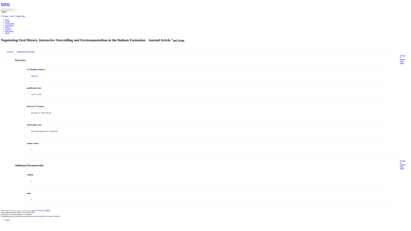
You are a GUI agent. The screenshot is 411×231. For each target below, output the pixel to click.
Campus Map (20, 16)
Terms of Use (32, 210)
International (9, 31)
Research (8, 29)
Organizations (10, 23)
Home (6, 16)
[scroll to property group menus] (403, 63)
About (7, 33)
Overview (10, 52)
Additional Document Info (26, 52)
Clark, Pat (34, 76)
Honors (7, 27)
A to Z (12, 16)
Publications (9, 25)
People (7, 22)
